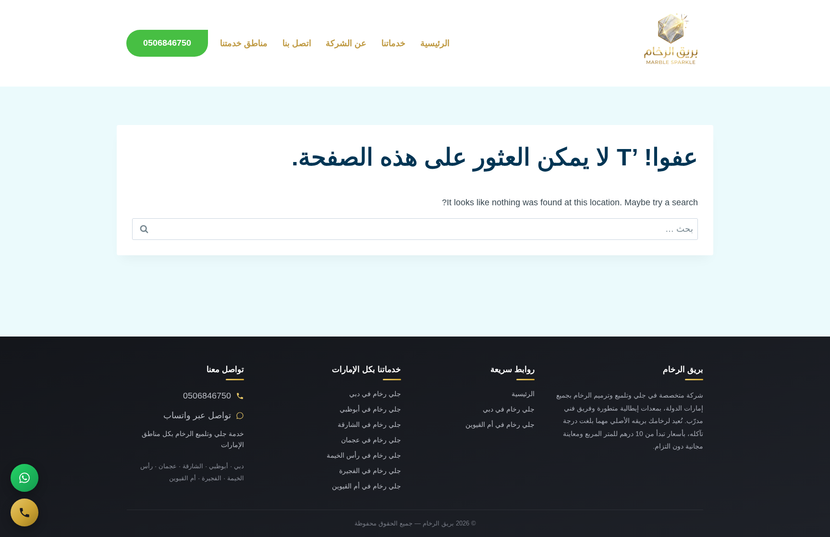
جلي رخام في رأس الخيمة (364, 455)
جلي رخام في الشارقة (369, 424)
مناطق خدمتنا (244, 43)
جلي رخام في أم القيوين (500, 424)
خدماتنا (393, 43)
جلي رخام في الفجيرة (370, 471)
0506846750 (167, 43)
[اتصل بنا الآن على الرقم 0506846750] (24, 512)
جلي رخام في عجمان (371, 440)
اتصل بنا (296, 43)
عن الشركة (346, 43)
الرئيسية (435, 43)
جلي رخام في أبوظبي (370, 409)
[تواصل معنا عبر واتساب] (24, 478)
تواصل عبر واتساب (197, 415)
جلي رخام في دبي (509, 409)
